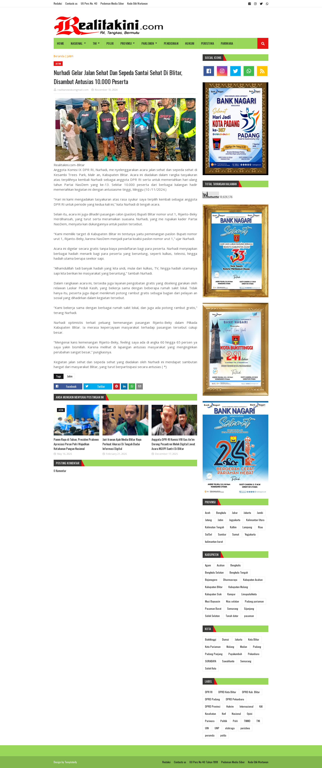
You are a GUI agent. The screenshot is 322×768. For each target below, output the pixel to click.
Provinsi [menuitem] (126, 43)
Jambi (260, 512)
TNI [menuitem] (95, 43)
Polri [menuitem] (110, 43)
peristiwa (245, 728)
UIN (207, 728)
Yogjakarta (250, 534)
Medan (243, 646)
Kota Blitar (253, 639)
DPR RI (208, 692)
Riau (260, 527)
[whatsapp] (266, 3)
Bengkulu (221, 512)
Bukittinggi (210, 639)
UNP (217, 728)
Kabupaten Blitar (214, 587)
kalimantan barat (214, 541)
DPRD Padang (212, 699)
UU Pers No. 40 (89, 3)
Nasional (236, 713)
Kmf (224, 713)
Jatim (70, 56)
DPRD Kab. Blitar (251, 692)
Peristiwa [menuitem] (207, 43)
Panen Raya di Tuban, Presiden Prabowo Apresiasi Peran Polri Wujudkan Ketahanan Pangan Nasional (76, 444)
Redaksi (58, 3)
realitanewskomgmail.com (72, 89)
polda (223, 735)
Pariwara (209, 721)
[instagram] (255, 3)
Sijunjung (249, 608)
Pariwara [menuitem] (227, 43)
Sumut (235, 534)
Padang (257, 646)
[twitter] (261, 3)
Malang (230, 646)
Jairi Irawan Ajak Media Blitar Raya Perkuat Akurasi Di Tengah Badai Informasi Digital (122, 444)
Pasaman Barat (213, 608)
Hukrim (230, 706)
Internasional (246, 706)
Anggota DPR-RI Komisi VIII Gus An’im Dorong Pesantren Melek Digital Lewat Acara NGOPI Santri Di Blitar (173, 444)
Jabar (235, 512)
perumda (209, 735)
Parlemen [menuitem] (148, 43)
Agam (208, 565)
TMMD (247, 721)
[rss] (262, 71)
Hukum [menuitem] (189, 43)
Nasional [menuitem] (77, 43)
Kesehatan (210, 713)
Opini (249, 713)
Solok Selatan (212, 616)
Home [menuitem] (60, 43)
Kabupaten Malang (238, 587)
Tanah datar (232, 616)
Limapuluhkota (249, 594)
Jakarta (247, 512)
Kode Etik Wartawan (137, 3)
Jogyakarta (234, 520)
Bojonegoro (211, 579)
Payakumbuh (235, 654)
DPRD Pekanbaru (235, 699)
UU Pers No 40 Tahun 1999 (203, 762)
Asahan (221, 565)
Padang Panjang (214, 654)
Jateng (208, 520)
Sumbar (222, 534)
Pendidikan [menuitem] (171, 43)
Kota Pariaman (213, 646)
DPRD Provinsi (212, 706)
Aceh (207, 512)
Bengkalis (235, 565)
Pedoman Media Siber (112, 3)
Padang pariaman (254, 601)
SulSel (208, 534)
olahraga (230, 728)
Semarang (232, 608)
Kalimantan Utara (255, 520)
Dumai (225, 639)
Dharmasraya (230, 579)
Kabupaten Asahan (253, 579)
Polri (235, 721)
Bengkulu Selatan (214, 572)
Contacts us (71, 3)
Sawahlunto (228, 661)
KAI (261, 706)
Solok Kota (210, 668)
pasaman (249, 616)
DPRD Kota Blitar (227, 692)
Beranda (59, 56)
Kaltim (233, 527)
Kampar (231, 594)
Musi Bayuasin (212, 601)
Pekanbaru (253, 654)
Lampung (247, 527)
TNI (258, 721)
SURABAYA (210, 661)
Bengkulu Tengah (239, 572)
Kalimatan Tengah (214, 527)
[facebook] (249, 3)
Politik (223, 721)
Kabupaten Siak (213, 594)
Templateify (71, 762)
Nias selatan (232, 601)
